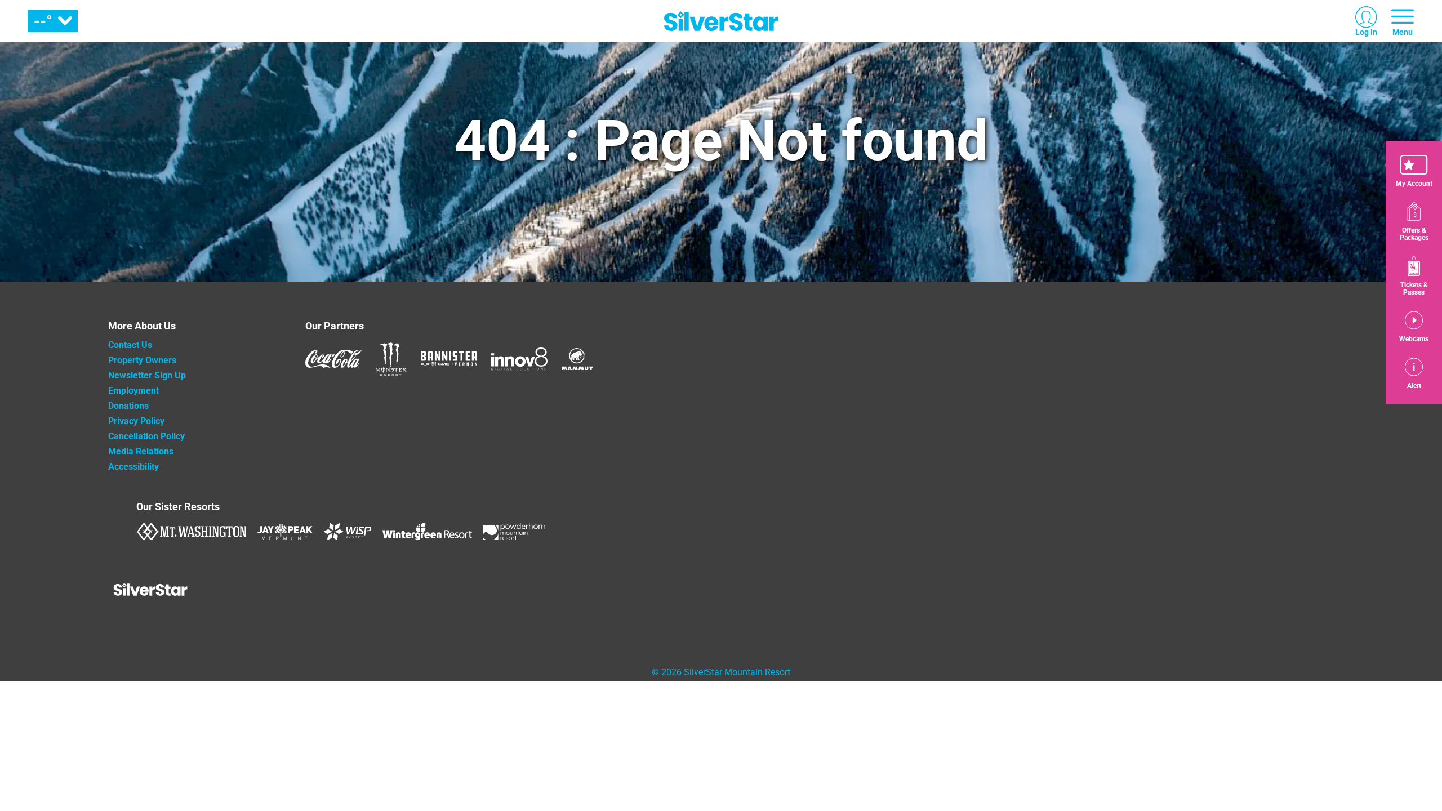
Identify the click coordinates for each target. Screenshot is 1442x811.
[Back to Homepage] (192, 591)
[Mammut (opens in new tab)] (577, 359)
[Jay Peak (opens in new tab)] (285, 531)
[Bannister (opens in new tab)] (449, 358)
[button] (1413, 171)
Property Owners (142, 360)
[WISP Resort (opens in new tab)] (347, 531)
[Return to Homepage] (721, 21)
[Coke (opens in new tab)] (333, 359)
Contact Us (130, 345)
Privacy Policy (136, 421)
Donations (128, 405)
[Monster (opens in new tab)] (391, 359)
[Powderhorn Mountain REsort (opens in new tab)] (514, 531)
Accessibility (133, 466)
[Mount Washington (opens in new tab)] (191, 531)
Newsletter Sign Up (147, 375)
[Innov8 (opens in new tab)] (519, 358)
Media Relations (140, 451)
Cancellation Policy (146, 436)
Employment (133, 390)
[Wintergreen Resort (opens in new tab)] (427, 531)
